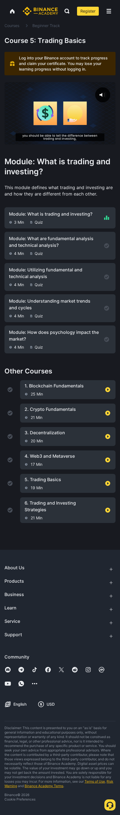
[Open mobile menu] (109, 11)
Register (87, 11)
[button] (108, 11)
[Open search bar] (65, 11)
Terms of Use (95, 781)
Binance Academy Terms (44, 786)
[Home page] (40, 11)
